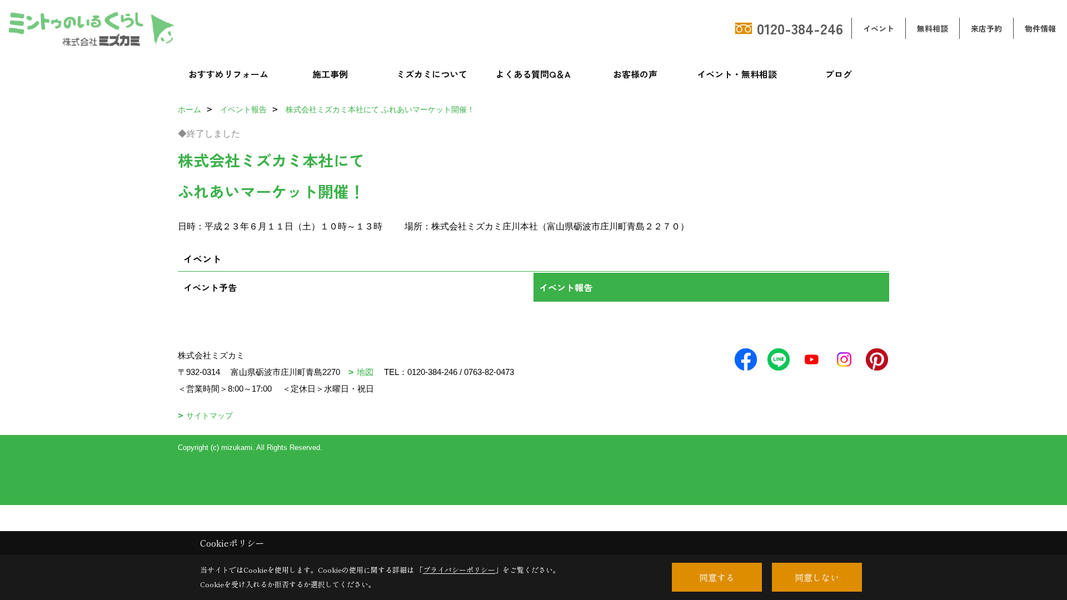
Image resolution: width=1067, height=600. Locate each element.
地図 (365, 372)
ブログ (838, 74)
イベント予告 (210, 287)
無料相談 (932, 28)
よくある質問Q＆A (533, 74)
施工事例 (330, 74)
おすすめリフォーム (228, 74)
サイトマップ (209, 415)
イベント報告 (565, 287)
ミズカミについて (431, 74)
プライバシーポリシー (459, 569)
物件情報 (1040, 28)
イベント (878, 28)
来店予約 (986, 28)
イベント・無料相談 (737, 74)
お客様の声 (635, 74)
